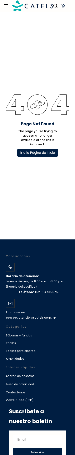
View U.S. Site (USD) (20, 400)
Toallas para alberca (20, 351)
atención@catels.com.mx (37, 317)
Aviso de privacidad (20, 384)
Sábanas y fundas (19, 335)
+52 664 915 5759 (47, 292)
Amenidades (15, 359)
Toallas (11, 343)
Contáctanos (15, 392)
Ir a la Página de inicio (37, 152)
